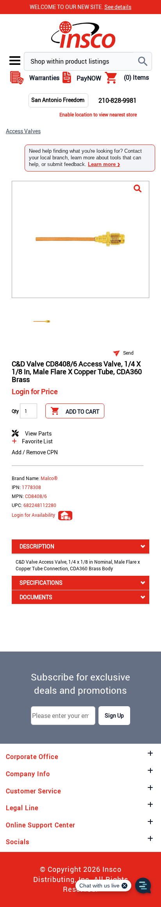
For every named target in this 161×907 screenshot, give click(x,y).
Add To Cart (82, 411)
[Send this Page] (118, 353)
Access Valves (23, 131)
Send (128, 353)
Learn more (104, 164)
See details (117, 7)
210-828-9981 (117, 100)
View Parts (37, 433)
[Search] (142, 61)
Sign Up (114, 715)
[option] (42, 320)
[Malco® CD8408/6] (137, 189)
